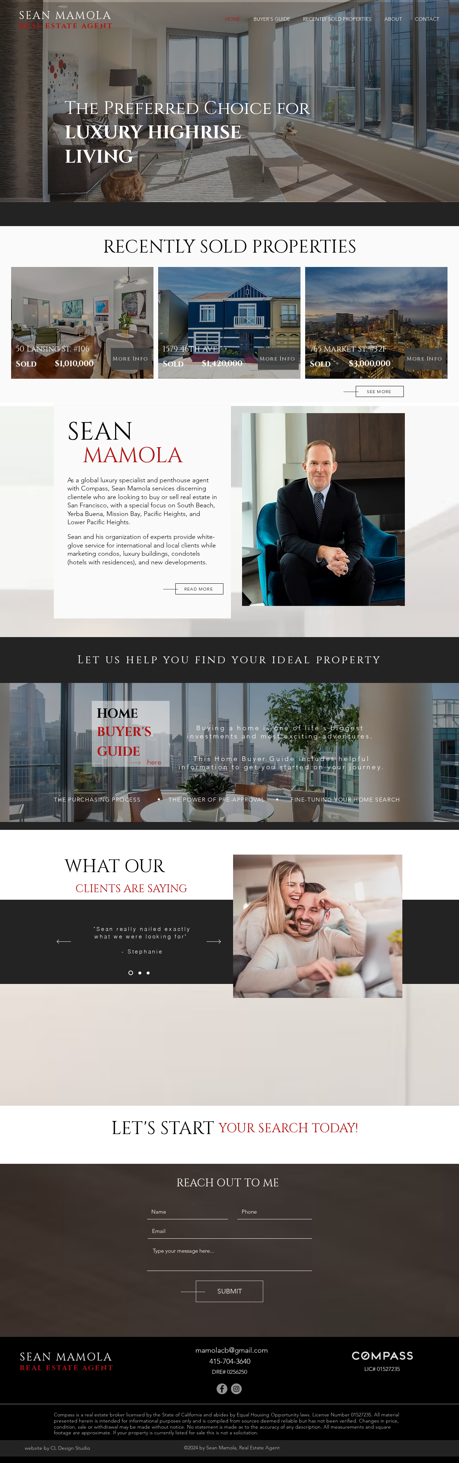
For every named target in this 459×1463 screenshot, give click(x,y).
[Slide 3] (148, 972)
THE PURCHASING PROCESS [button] (97, 799)
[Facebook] (222, 1388)
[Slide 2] (139, 973)
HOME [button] (117, 714)
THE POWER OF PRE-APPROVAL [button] (217, 799)
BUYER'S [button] (124, 732)
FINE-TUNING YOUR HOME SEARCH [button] (345, 799)
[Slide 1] (129, 972)
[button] (154, 762)
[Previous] (64, 942)
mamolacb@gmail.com (231, 1350)
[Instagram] (236, 1388)
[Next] (214, 942)
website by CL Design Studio (57, 1448)
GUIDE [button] (118, 752)
